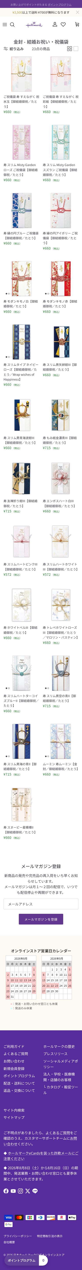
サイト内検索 (13, 1110)
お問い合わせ (13, 1061)
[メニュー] (5, 24)
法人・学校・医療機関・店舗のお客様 (59, 1076)
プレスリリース (55, 1053)
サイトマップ (13, 1117)
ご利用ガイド (13, 1046)
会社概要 (9, 1242)
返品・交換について (19, 1090)
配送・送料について (19, 1083)
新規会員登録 (13, 1068)
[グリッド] (69, 48)
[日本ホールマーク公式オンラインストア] (34, 24)
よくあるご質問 (15, 1053)
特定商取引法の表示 (50, 1236)
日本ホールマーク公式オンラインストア (39, 1255)
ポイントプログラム (60, 4)
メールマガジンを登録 (41, 919)
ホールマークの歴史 (59, 1046)
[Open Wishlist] (63, 24)
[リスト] (76, 48)
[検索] (14, 24)
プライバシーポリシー (17, 1236)
